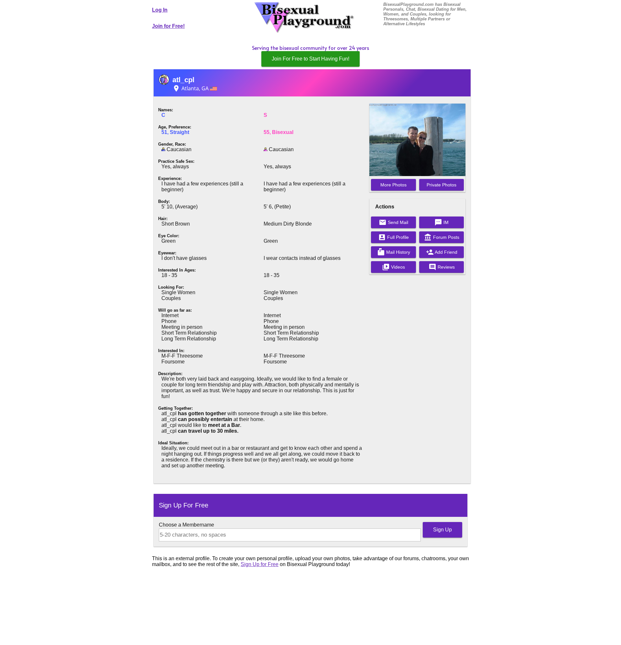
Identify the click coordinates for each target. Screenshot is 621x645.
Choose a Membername (186, 525)
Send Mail (393, 222)
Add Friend (441, 252)
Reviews (442, 267)
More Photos (393, 184)
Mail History (393, 252)
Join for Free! (168, 26)
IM (441, 222)
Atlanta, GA (191, 88)
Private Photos (441, 184)
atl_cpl (183, 80)
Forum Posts (441, 237)
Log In (160, 10)
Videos (393, 267)
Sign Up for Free (259, 564)
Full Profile (393, 237)
